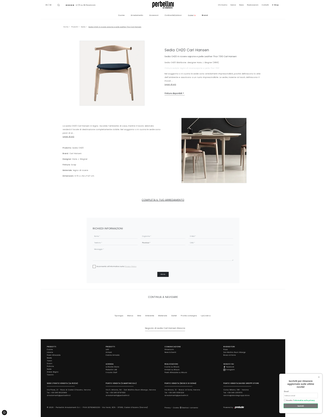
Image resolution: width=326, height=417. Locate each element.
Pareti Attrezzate (54, 355)
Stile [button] (139, 315)
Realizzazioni (252, 5)
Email (286, 391)
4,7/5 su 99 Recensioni (86, 5)
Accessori (154, 15)
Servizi (233, 5)
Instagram (230, 370)
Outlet (192, 15)
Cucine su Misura (172, 367)
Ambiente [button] (149, 315)
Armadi (109, 352)
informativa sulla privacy (304, 400)
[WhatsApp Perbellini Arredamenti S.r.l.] (4, 412)
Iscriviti (301, 406)
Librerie (50, 352)
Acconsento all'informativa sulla (117, 266)
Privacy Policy (130, 266)
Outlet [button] (174, 315)
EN (47, 5)
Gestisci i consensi (190, 408)
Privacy (168, 408)
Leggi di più (170, 84)
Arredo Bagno (53, 372)
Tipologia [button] (119, 315)
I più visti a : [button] (206, 315)
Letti (107, 349)
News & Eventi (170, 352)
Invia (163, 274)
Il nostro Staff (111, 372)
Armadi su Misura (172, 370)
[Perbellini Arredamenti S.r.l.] (163, 5)
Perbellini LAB (111, 370)
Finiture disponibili (173, 93)
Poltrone (50, 366)
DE (51, 5)
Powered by (228, 407)
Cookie (176, 408)
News (241, 5)
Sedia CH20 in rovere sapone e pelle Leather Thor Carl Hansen (114, 27)
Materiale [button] (162, 315)
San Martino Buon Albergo (234, 352)
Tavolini (50, 375)
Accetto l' (300, 400)
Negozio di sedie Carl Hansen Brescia (165, 328)
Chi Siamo (222, 5)
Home (65, 27)
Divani (49, 363)
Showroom (169, 349)
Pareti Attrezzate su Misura (176, 372)
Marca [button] (130, 315)
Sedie (83, 27)
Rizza (225, 349)
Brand (205, 15)
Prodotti (74, 27)
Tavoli (49, 361)
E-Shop (275, 5)
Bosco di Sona (229, 355)
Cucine (121, 15)
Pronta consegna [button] (189, 315)
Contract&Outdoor (173, 15)
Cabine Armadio (113, 355)
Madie (49, 358)
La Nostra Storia (112, 367)
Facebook (229, 367)
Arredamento (137, 15)
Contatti (265, 5)
